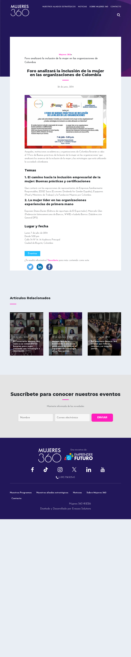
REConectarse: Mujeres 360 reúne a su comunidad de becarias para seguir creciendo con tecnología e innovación (26, 346)
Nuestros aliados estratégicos (52, 493)
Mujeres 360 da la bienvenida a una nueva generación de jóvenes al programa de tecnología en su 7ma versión (64, 346)
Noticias (82, 7)
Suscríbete (53, 260)
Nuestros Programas (21, 493)
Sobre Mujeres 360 (98, 7)
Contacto (116, 7)
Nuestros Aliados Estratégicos (59, 7)
